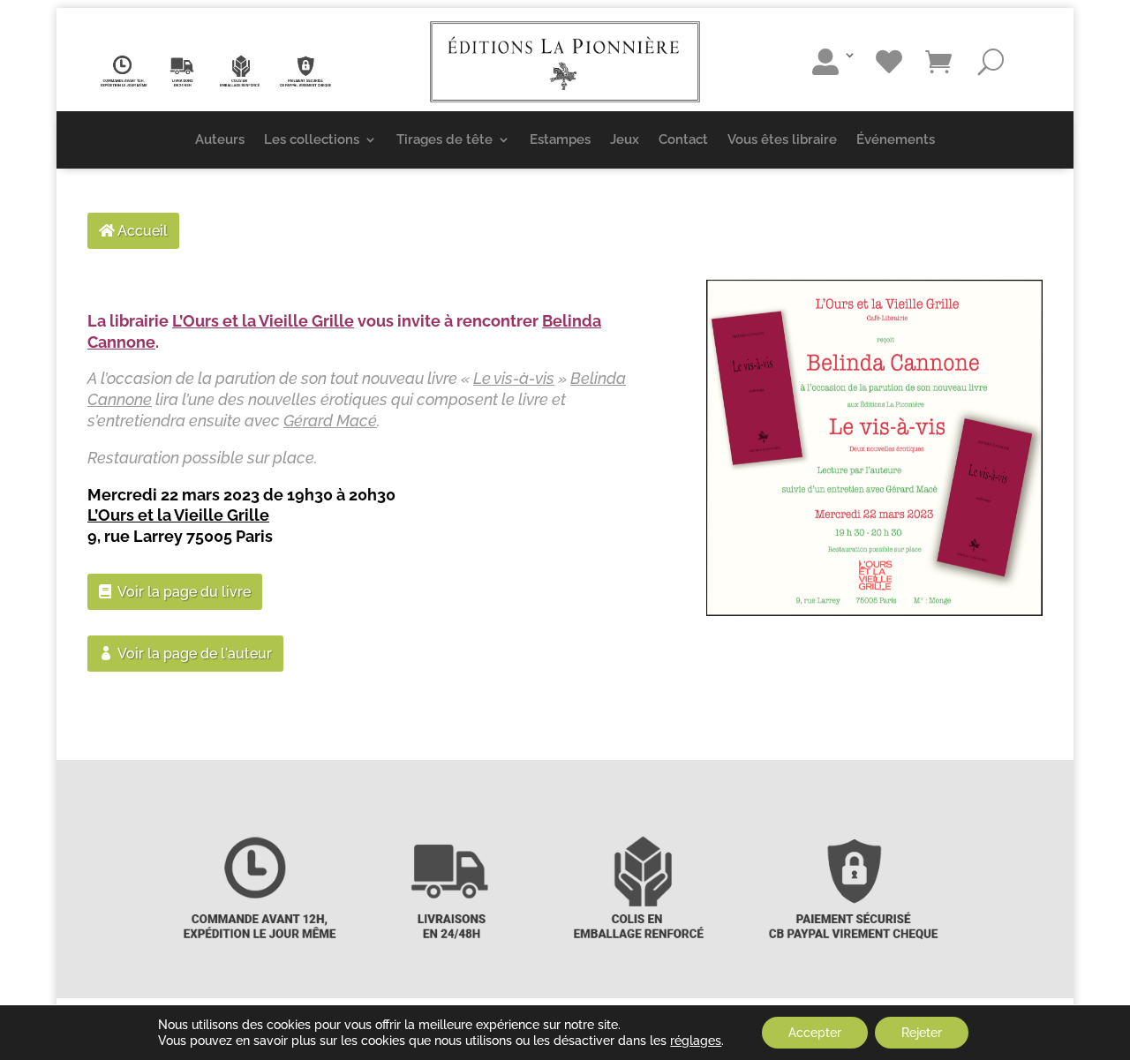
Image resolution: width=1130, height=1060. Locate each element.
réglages (695, 1041)
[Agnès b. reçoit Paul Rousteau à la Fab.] (874, 448)
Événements (895, 139)
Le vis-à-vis (513, 378)
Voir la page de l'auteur (194, 653)
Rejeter (921, 1033)
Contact (683, 139)
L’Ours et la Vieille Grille (263, 321)
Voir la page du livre (184, 591)
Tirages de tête (444, 139)
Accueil (142, 230)
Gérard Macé (330, 420)
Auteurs (220, 139)
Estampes (560, 139)
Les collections (311, 139)
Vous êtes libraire (782, 139)
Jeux (624, 139)
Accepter (814, 1033)
